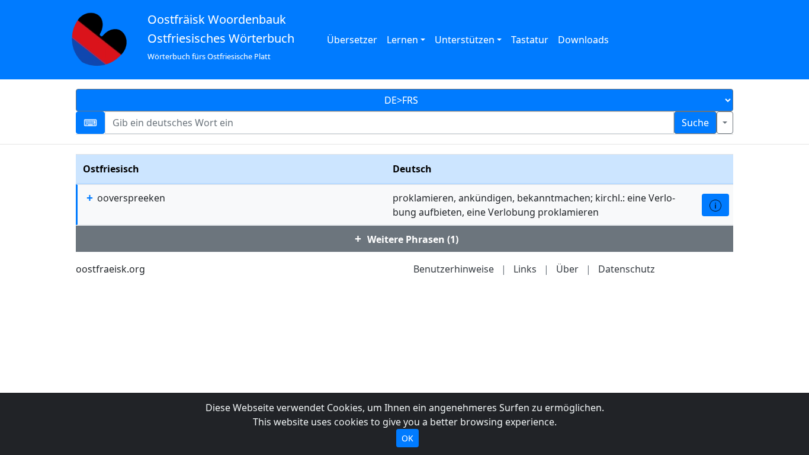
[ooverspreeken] (715, 205)
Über (567, 268)
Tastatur (529, 39)
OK (407, 438)
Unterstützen (465, 39)
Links (525, 268)
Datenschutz (626, 268)
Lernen (402, 39)
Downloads (583, 39)
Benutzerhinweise (453, 268)
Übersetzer (352, 39)
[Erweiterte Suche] (725, 122)
